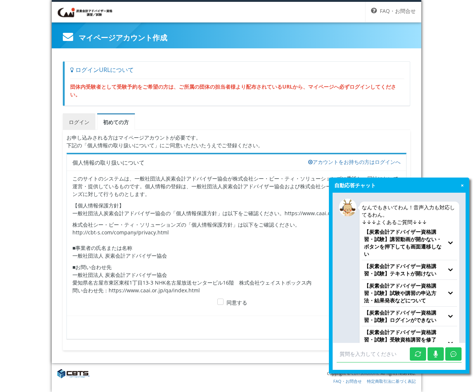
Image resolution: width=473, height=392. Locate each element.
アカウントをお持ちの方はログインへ (357, 161)
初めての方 (116, 121)
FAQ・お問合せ (347, 381)
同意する (237, 302)
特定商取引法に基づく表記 (391, 381)
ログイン (79, 121)
